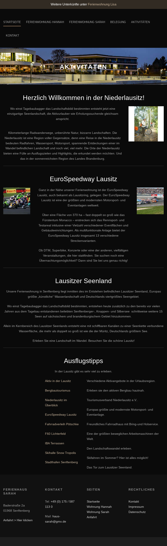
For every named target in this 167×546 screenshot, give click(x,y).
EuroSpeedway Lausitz (61, 414)
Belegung (118, 22)
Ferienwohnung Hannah (45, 22)
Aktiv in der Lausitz (58, 381)
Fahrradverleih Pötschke (62, 424)
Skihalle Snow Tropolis (60, 453)
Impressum (136, 506)
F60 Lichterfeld (55, 433)
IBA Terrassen (54, 443)
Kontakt (12, 35)
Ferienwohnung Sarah (87, 22)
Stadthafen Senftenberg (61, 462)
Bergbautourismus (57, 390)
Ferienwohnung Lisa (102, 4)
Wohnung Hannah (99, 506)
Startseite (12, 22)
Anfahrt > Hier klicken (18, 520)
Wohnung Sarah (98, 512)
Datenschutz (137, 512)
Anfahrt (92, 517)
